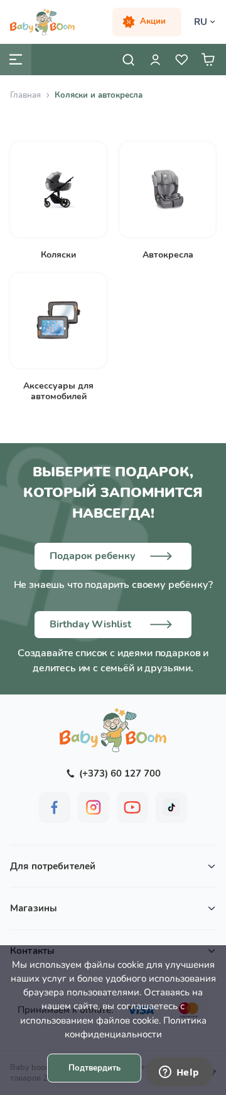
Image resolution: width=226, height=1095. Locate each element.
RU (200, 22)
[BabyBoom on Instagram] (93, 807)
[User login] (155, 59)
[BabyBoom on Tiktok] (171, 807)
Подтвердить (94, 1068)
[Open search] (129, 59)
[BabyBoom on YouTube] (132, 807)
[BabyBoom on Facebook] (54, 807)
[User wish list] (181, 59)
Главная (25, 95)
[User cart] (208, 59)
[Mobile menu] (15, 59)
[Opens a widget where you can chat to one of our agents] (178, 1073)
